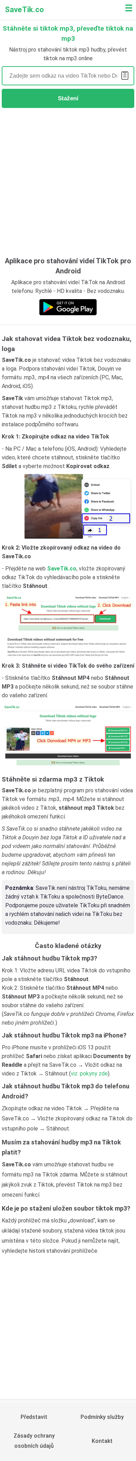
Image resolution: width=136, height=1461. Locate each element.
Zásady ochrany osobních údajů (34, 1440)
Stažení (68, 98)
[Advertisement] (68, 181)
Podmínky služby (102, 1417)
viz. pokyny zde (89, 1073)
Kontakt (102, 1441)
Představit (34, 1417)
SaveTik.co (24, 9)
